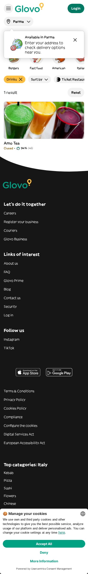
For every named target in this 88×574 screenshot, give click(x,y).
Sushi (8, 488)
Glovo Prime (13, 280)
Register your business (21, 222)
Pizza (8, 480)
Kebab (9, 473)
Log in (8, 315)
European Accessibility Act (24, 443)
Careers (10, 213)
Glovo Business (15, 239)
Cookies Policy (15, 408)
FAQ (7, 272)
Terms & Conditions (19, 391)
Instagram (11, 339)
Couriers (10, 230)
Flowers (10, 496)
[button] (13, 59)
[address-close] (75, 40)
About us (11, 263)
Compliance (13, 417)
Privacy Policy (14, 400)
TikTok (9, 348)
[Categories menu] (8, 8)
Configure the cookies (20, 425)
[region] (44, 59)
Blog (7, 289)
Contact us (12, 298)
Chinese (10, 503)
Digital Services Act (19, 434)
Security (10, 306)
